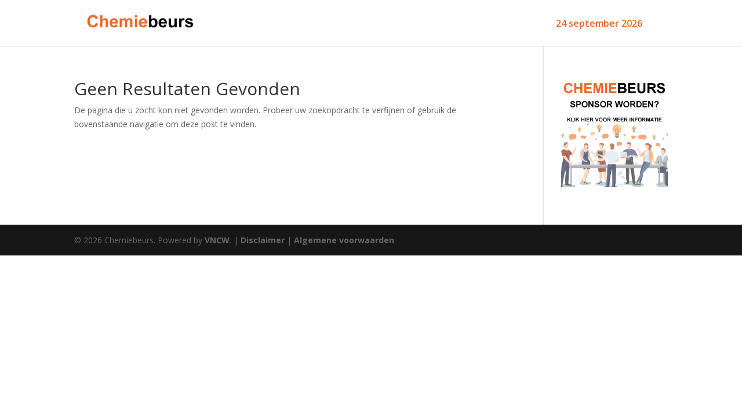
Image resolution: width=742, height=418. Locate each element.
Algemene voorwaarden (344, 240)
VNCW (217, 240)
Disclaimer (263, 240)
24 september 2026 (599, 24)
